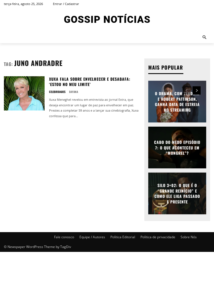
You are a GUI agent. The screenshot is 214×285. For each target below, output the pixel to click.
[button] (204, 37)
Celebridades (57, 91)
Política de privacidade (157, 237)
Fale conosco (64, 237)
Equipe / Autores (92, 237)
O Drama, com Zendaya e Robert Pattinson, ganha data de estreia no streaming (177, 101)
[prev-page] (187, 90)
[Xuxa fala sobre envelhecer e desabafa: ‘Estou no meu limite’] (24, 93)
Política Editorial (122, 237)
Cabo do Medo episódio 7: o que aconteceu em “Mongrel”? (177, 147)
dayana (73, 92)
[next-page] (197, 90)
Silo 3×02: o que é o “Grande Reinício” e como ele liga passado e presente (177, 193)
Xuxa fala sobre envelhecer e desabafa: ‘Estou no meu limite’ (89, 81)
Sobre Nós (189, 237)
